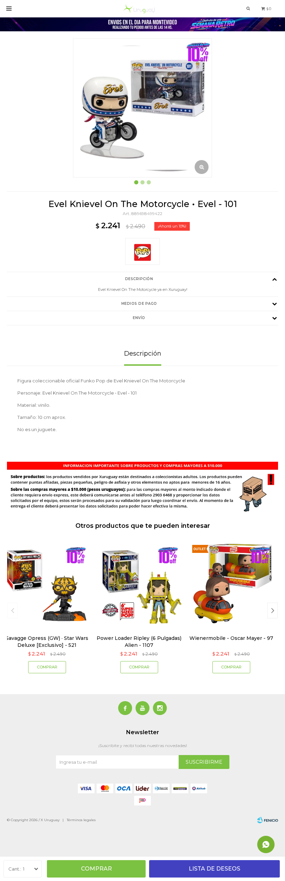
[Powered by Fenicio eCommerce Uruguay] (267, 820)
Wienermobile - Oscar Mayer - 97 (231, 638)
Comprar (96, 868)
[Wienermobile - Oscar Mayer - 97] (231, 584)
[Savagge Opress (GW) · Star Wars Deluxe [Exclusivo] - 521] (46, 584)
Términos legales (81, 820)
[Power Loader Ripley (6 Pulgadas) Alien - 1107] (139, 584)
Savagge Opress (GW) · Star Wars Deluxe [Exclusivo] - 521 (47, 641)
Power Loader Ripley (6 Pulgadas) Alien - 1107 (139, 641)
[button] (272, 610)
